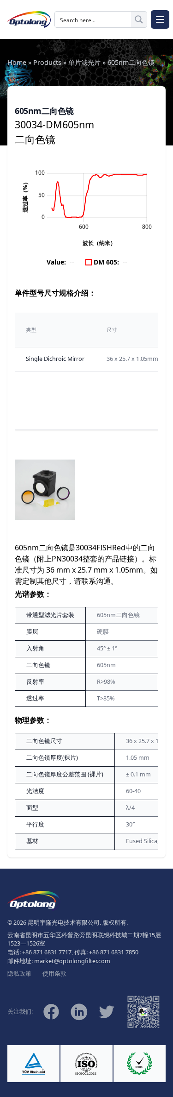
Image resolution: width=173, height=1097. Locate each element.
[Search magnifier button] (139, 19)
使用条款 (54, 973)
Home (16, 62)
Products (47, 62)
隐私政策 (19, 973)
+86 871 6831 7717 (47, 952)
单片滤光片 (84, 62)
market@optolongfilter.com (72, 961)
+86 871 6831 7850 (113, 952)
